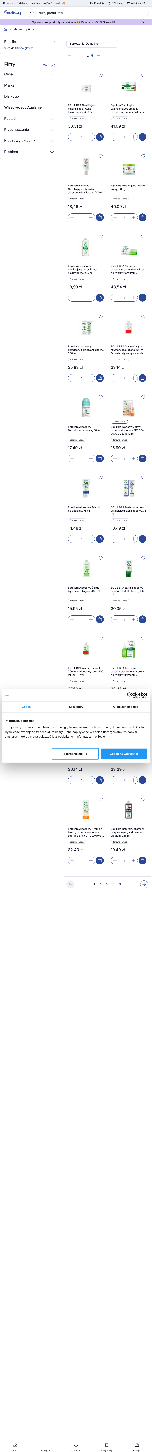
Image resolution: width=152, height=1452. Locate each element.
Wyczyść (49, 65)
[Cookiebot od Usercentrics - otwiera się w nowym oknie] (130, 695)
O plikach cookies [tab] (125, 706)
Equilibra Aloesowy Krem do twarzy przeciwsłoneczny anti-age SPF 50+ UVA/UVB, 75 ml (85, 832)
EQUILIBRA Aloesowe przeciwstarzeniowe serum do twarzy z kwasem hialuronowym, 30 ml (127, 671)
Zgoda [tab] (26, 706)
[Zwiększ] (91, 137)
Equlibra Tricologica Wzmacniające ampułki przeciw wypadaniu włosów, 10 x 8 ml (128, 109)
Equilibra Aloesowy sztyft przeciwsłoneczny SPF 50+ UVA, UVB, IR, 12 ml (127, 430)
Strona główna (24, 48)
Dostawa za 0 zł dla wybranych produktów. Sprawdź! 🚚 (34, 3)
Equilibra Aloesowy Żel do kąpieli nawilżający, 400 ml (84, 589)
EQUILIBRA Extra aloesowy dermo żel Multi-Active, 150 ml (127, 591)
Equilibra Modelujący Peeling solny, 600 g (128, 187)
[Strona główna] (5, 29)
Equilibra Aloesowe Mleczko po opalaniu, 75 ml (85, 509)
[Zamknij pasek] (143, 22)
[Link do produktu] (86, 106)
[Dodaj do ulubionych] (100, 75)
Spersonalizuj (73, 753)
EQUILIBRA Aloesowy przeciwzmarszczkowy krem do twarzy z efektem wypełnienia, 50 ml (128, 269)
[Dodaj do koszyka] (100, 137)
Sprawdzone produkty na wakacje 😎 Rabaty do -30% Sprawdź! (73, 22)
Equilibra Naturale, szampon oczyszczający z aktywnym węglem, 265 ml (128, 832)
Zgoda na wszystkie (124, 753)
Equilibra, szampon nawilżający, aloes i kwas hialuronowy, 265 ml (83, 269)
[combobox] (88, 13)
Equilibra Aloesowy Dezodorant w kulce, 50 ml (84, 428)
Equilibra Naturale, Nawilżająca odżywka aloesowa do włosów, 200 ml (85, 189)
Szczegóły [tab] (76, 706)
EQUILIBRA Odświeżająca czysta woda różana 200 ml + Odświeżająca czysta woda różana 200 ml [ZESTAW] (128, 350)
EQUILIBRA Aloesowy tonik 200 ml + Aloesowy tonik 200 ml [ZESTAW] (85, 671)
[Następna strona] (98, 55)
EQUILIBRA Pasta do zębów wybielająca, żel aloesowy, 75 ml (128, 511)
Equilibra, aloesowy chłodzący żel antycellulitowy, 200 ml (86, 350)
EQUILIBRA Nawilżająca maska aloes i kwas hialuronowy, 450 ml (82, 109)
